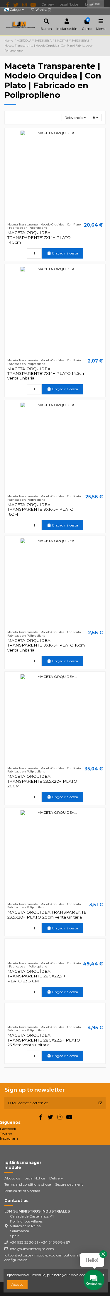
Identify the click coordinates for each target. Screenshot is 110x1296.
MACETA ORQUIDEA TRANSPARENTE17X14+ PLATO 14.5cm (39, 237)
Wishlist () (43, 10)
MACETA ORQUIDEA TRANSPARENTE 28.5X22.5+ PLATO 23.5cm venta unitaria (43, 1040)
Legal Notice (34, 1178)
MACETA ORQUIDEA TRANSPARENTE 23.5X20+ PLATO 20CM (42, 781)
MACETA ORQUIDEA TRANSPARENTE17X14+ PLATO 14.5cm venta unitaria (46, 373)
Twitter (6, 1133)
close (95, 3)
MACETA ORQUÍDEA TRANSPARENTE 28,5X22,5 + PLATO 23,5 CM (36, 976)
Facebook (8, 1128)
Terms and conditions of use (27, 1184)
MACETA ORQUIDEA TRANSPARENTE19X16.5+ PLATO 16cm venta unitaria (46, 645)
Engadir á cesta (65, 253)
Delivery (56, 1178)
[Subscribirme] (100, 1103)
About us (12, 1178)
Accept (17, 1284)
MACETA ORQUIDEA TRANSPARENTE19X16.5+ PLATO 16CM (40, 509)
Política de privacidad (22, 1191)
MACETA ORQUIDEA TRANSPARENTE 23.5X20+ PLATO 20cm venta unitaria (47, 914)
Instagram (9, 1138)
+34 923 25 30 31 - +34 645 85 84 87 (40, 1242)
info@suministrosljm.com (32, 1249)
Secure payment (69, 1184)
